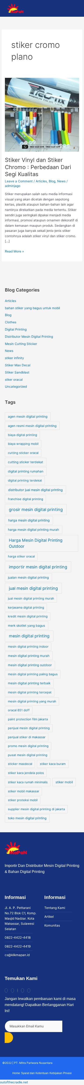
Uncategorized (16, 386)
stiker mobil (64, 782)
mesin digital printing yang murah (32, 701)
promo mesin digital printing (28, 746)
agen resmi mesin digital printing (32, 426)
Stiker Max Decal (17, 365)
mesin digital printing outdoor (30, 665)
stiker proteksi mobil (23, 800)
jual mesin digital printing (33, 588)
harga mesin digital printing (29, 520)
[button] (76, 8)
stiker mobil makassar (23, 791)
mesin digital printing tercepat (30, 692)
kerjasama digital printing (26, 607)
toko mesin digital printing (27, 818)
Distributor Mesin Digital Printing (29, 336)
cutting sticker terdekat (25, 462)
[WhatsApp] (28, 990)
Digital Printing (16, 329)
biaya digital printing (22, 435)
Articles (41, 181)
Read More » (14, 251)
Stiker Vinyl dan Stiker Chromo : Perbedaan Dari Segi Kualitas (38, 167)
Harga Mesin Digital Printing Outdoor (36, 543)
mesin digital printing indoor (28, 646)
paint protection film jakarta (28, 719)
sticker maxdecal (20, 764)
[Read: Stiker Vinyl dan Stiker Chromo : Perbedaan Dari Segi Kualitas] (42, 114)
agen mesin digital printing (27, 416)
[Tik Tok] (6, 990)
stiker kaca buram (53, 764)
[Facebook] (17, 990)
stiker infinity (14, 358)
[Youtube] (22, 990)
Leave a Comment (19, 181)
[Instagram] (12, 990)
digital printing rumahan (25, 471)
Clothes (10, 322)
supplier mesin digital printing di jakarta (36, 809)
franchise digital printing (25, 499)
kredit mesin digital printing (28, 616)
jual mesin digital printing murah (31, 598)
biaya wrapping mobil (23, 444)
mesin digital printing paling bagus (33, 674)
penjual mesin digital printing (29, 728)
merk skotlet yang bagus (26, 625)
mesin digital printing (29, 635)
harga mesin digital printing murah (33, 529)
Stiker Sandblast (17, 372)
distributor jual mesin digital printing (35, 490)
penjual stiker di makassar (27, 737)
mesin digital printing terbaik (29, 683)
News (61, 181)
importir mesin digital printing (38, 566)
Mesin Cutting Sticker (21, 344)
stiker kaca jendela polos (26, 773)
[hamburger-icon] (58, 8)
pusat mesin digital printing (27, 755)
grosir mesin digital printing (36, 509)
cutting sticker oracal (23, 453)
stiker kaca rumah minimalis (28, 782)
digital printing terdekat (25, 480)
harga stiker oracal (21, 556)
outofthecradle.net (14, 1082)
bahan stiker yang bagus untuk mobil (32, 308)
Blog (52, 181)
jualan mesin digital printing (28, 577)
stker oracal (14, 379)
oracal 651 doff (19, 710)
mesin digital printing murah (28, 656)
